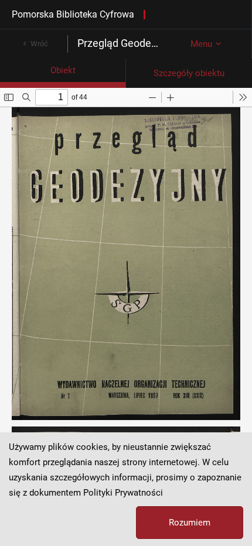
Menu (201, 44)
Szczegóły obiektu (189, 73)
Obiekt (63, 70)
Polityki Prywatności (123, 492)
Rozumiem (189, 522)
